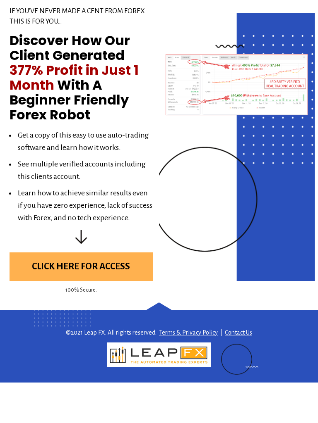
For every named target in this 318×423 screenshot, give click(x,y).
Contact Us (238, 332)
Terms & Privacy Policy (188, 332)
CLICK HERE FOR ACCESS (81, 266)
